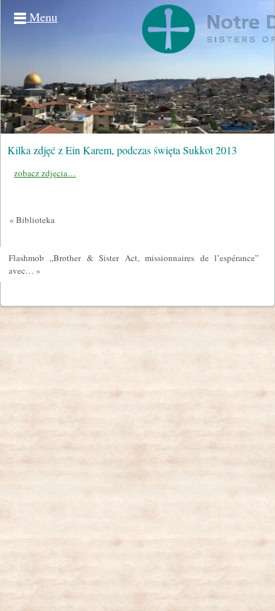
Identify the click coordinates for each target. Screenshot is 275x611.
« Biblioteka (32, 220)
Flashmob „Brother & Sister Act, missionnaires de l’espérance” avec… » (134, 264)
